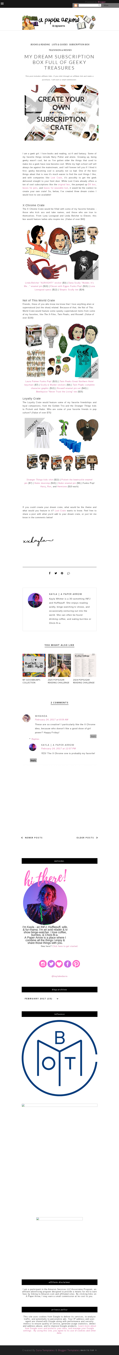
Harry (43, 486)
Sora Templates (45, 1350)
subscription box (79, 44)
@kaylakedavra (59, 976)
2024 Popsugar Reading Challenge (84, 681)
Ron (49, 486)
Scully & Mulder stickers (53, 385)
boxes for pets (30, 188)
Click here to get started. (65, 946)
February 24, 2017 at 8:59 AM (51, 719)
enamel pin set (69, 388)
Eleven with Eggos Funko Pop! (66, 286)
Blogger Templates (69, 1350)
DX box (92, 184)
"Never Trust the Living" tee (56, 391)
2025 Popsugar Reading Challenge (58, 681)
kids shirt (39, 480)
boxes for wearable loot (56, 188)
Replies (35, 739)
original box (64, 184)
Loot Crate (56, 178)
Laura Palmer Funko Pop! (38, 381)
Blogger (102, 2)
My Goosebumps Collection (31, 681)
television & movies (60, 50)
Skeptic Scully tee (69, 289)
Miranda (41, 715)
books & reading (40, 44)
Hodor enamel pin (67, 483)
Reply (93, 736)
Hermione (62, 486)
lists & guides (60, 44)
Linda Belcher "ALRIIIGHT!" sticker (43, 283)
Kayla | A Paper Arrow (65, 594)
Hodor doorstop (42, 483)
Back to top (88, 1350)
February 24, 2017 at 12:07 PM (58, 748)
